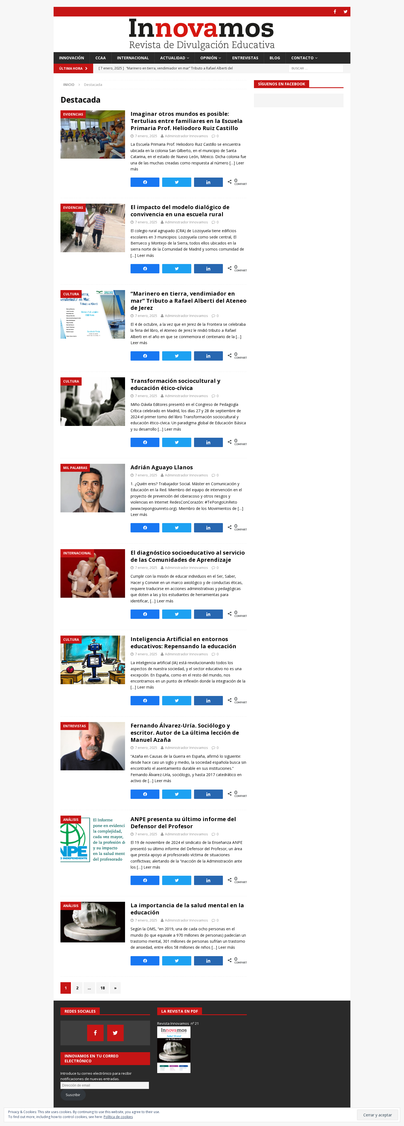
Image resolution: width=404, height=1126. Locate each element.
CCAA (100, 57)
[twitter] (345, 11)
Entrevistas (245, 57)
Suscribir (73, 1094)
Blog (275, 57)
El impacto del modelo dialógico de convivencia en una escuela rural (180, 210)
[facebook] (335, 11)
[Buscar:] (316, 68)
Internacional (133, 57)
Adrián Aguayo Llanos (162, 467)
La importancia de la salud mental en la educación (187, 909)
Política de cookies (118, 1116)
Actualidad (172, 57)
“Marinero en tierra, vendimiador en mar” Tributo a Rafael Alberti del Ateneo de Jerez (189, 300)
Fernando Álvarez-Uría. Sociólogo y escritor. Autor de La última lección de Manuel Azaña (185, 732)
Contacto (302, 57)
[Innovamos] (202, 49)
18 (102, 987)
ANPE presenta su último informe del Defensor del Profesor (183, 822)
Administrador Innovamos (186, 135)
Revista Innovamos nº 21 (178, 1023)
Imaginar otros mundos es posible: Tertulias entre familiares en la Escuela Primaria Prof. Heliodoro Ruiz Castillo (187, 121)
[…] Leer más (142, 255)
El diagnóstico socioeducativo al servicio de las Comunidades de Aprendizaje (188, 556)
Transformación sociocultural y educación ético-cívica (175, 384)
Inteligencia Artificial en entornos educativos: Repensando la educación (183, 642)
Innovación (71, 57)
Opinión (208, 57)
